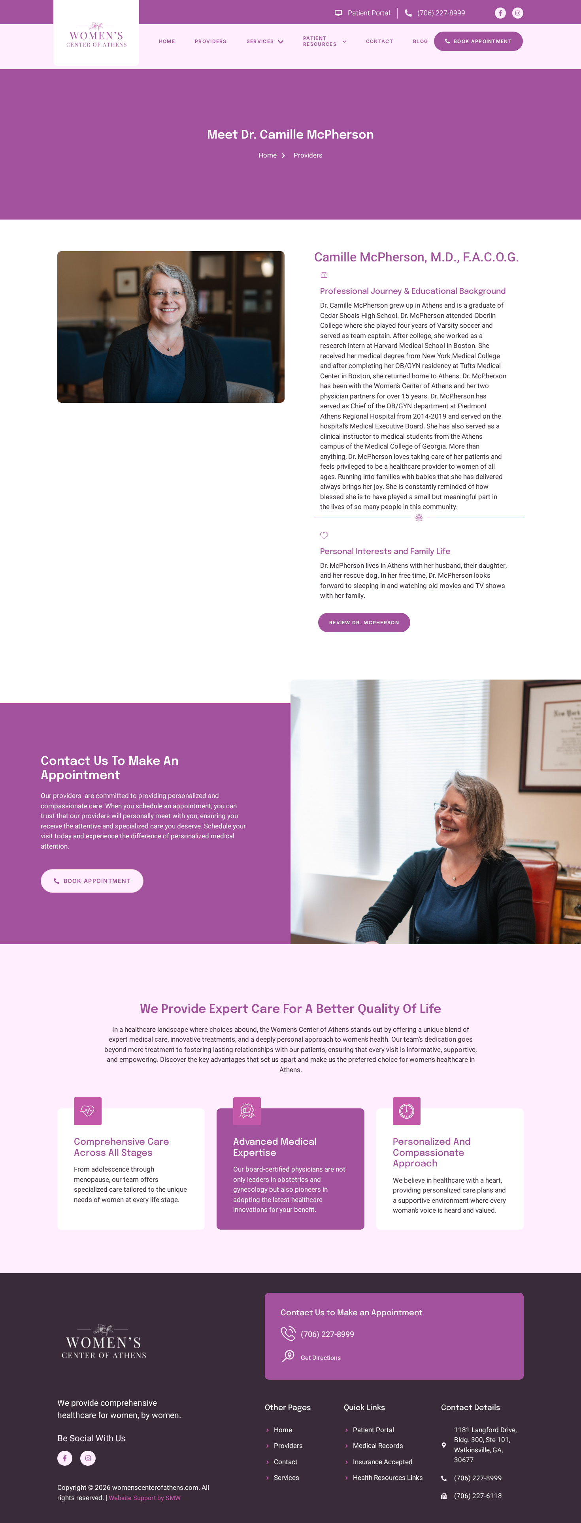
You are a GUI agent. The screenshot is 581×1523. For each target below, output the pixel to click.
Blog (420, 41)
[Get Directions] (288, 1356)
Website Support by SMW (145, 1498)
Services (260, 41)
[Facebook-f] (500, 13)
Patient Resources (320, 41)
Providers (211, 41)
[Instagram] (517, 13)
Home (167, 41)
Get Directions (321, 1358)
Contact (379, 41)
